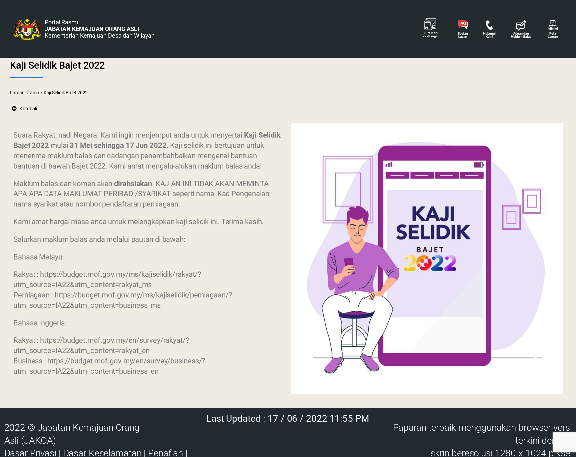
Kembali (27, 108)
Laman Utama (24, 92)
